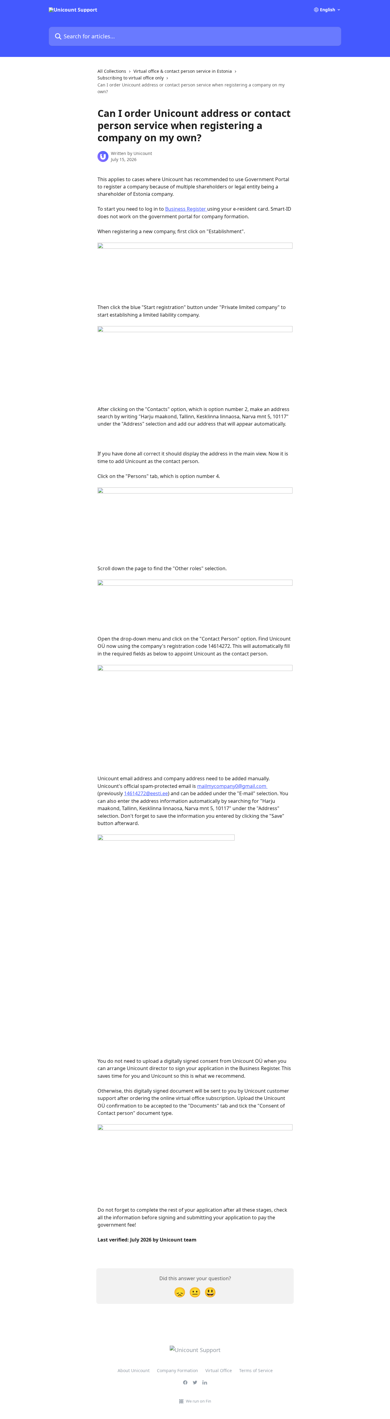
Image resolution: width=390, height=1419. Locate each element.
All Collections (112, 71)
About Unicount (134, 1370)
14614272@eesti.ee (146, 793)
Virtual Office (218, 1370)
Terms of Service (256, 1370)
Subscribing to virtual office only (131, 78)
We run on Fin (198, 1401)
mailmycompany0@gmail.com (231, 786)
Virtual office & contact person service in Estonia (182, 71)
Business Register (186, 208)
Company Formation (177, 1370)
